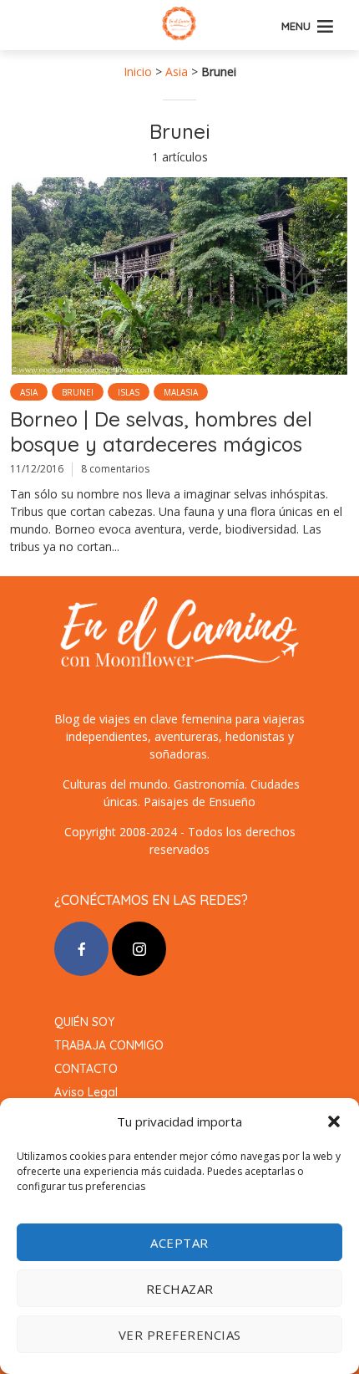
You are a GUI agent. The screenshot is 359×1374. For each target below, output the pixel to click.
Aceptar (179, 1242)
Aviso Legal (86, 1092)
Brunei (78, 392)
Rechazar (180, 1288)
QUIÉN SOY (84, 1021)
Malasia (181, 392)
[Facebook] (81, 949)
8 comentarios (115, 469)
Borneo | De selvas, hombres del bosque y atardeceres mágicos (161, 431)
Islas (128, 392)
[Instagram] (139, 949)
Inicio (138, 71)
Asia (176, 71)
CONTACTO (86, 1068)
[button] (334, 1121)
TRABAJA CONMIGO (109, 1045)
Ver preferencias (180, 1334)
